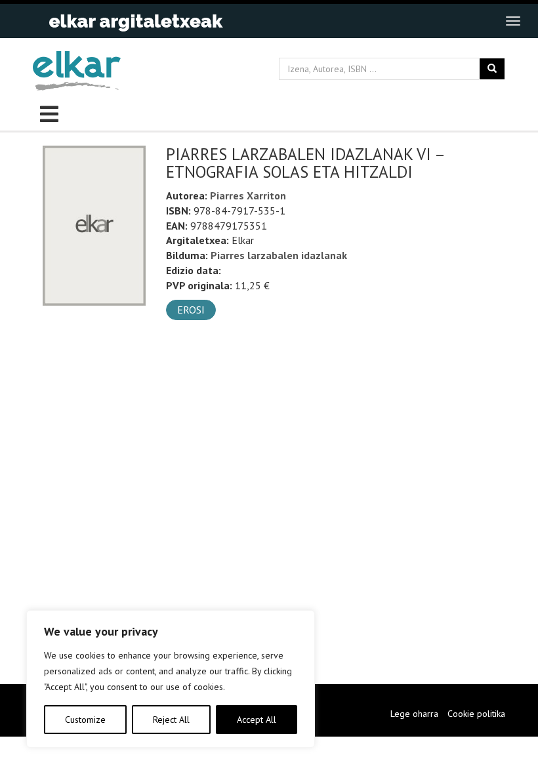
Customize (85, 719)
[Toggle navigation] (513, 21)
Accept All (256, 719)
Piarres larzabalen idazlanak (279, 255)
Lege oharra (414, 714)
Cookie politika (476, 714)
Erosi (191, 309)
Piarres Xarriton (248, 195)
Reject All (171, 719)
